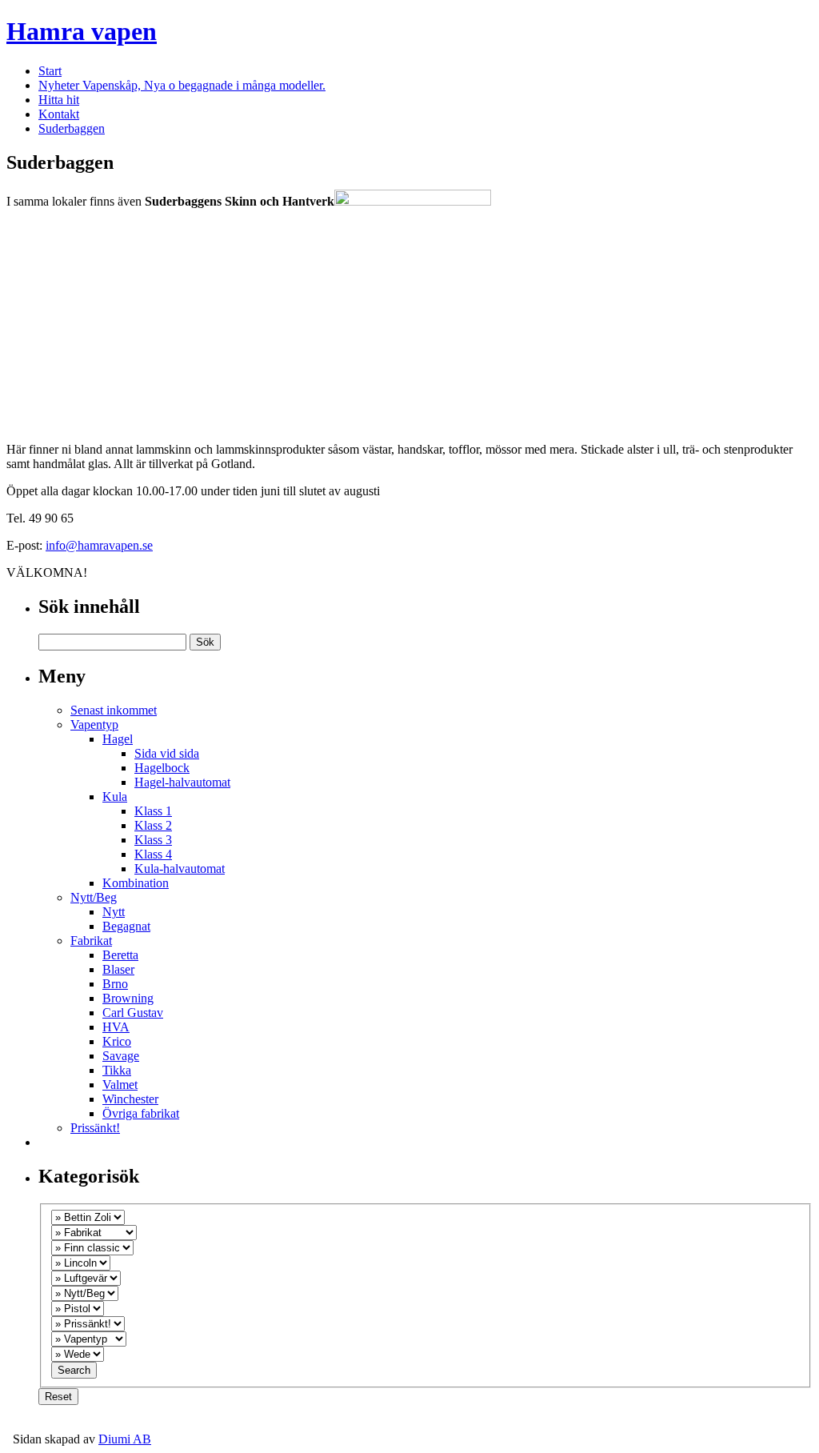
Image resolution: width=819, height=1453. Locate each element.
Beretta (120, 955)
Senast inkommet (113, 710)
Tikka (116, 1070)
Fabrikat (91, 940)
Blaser (118, 969)
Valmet (120, 1084)
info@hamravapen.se (99, 545)
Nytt (113, 912)
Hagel (117, 739)
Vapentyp (94, 724)
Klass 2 (153, 825)
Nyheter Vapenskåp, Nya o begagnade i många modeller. (182, 85)
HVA (116, 1027)
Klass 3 (153, 840)
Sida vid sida (166, 753)
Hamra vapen (81, 31)
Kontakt (58, 114)
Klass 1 (153, 811)
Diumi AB (124, 1439)
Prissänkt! (95, 1128)
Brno (115, 984)
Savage (120, 1056)
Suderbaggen (71, 128)
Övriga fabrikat (140, 1113)
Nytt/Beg (93, 897)
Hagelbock (162, 768)
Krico (116, 1041)
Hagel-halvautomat (182, 782)
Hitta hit (58, 99)
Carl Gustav (132, 1012)
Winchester (130, 1099)
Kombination (135, 883)
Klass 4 (153, 854)
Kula (114, 796)
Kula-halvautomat (179, 868)
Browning (128, 998)
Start (50, 71)
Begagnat (126, 926)
